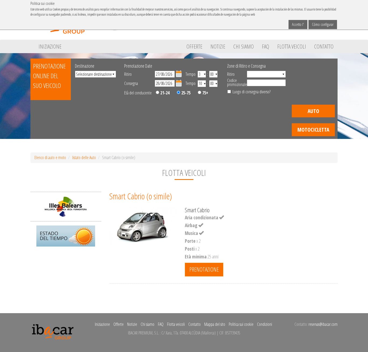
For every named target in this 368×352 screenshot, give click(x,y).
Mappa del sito (214, 324)
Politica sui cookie (241, 324)
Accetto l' (298, 24)
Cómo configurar (323, 24)
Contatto (324, 46)
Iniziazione (50, 46)
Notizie (217, 46)
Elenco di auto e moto (50, 157)
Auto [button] (313, 111)
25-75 (185, 93)
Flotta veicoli (291, 46)
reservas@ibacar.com (323, 324)
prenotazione (204, 269)
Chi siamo (243, 46)
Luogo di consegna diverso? (251, 92)
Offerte (194, 46)
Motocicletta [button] (313, 129)
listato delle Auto (84, 157)
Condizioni (264, 324)
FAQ (265, 46)
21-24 (164, 93)
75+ (204, 93)
